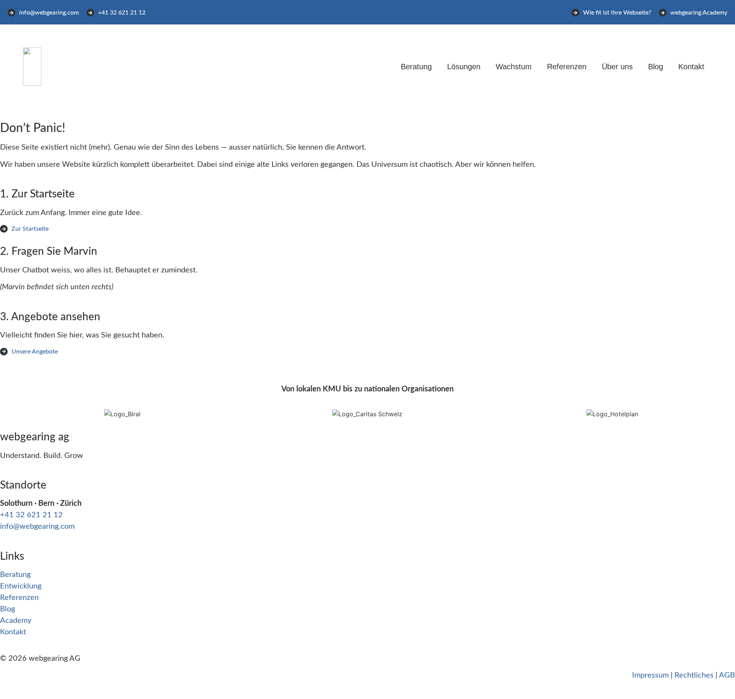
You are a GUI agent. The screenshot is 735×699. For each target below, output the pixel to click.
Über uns (617, 66)
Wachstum (514, 66)
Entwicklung (20, 586)
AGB (727, 675)
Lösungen (463, 66)
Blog (655, 66)
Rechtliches (694, 675)
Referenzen (566, 66)
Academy (15, 620)
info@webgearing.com (37, 526)
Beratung (416, 66)
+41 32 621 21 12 (31, 515)
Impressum (650, 675)
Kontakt (691, 66)
